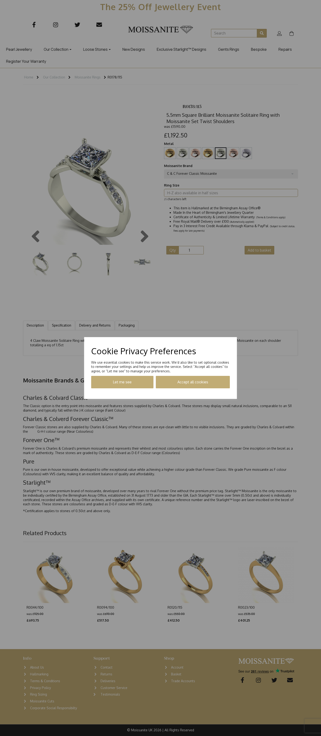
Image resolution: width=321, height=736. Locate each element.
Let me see (122, 382)
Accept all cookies (192, 382)
